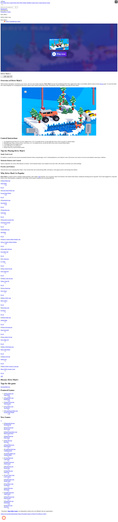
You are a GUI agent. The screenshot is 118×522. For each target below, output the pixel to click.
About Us (3, 514)
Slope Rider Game (13, 511)
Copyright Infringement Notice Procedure (16, 514)
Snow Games (7, 11)
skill (39, 176)
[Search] (16, 7)
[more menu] (2, 5)
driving (101, 84)
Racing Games (16, 21)
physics (8, 387)
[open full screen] (11, 76)
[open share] (2, 77)
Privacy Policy (42, 514)
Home (2, 11)
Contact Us (29, 514)
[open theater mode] (8, 77)
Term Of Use (35, 514)
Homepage (3, 9)
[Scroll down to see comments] (5, 76)
